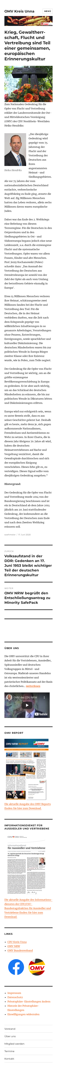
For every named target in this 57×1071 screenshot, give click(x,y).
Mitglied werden (14, 1043)
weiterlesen (33, 686)
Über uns (10, 1036)
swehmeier (10, 534)
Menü (47, 11)
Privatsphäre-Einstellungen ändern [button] (28, 1001)
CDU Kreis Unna (17, 941)
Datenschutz (15, 997)
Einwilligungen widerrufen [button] (23, 1014)
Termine (9, 1051)
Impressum (14, 992)
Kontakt (9, 1058)
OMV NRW (13, 946)
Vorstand (9, 1028)
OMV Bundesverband (20, 950)
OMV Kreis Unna (19, 11)
